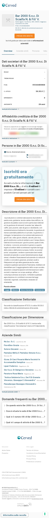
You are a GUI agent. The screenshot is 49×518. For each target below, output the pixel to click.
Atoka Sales (6, 450)
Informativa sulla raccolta (14, 515)
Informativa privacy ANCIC (11, 475)
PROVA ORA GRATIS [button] (25, 36)
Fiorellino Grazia (12, 345)
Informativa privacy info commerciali (14, 478)
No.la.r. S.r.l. (9, 341)
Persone (35, 51)
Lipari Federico (11, 366)
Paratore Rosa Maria (13, 374)
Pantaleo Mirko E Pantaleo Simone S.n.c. (22, 353)
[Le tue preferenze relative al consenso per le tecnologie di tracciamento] (45, 514)
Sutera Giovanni (11, 349)
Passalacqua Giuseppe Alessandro (20, 384)
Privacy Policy (31, 459)
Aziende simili (22, 51)
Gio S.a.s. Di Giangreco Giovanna (19, 370)
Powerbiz (5, 453)
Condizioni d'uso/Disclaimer (36, 453)
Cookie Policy (31, 456)
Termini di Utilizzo (32, 450)
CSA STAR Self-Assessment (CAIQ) (14, 472)
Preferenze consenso (33, 461)
